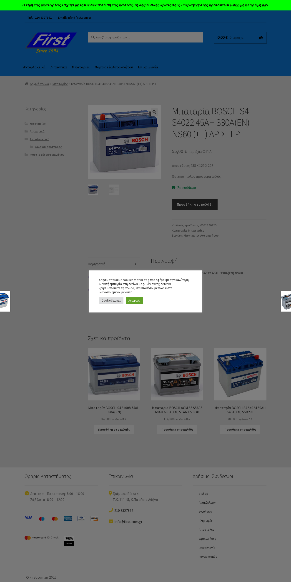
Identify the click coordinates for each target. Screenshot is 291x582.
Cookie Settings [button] (111, 300)
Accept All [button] (134, 300)
